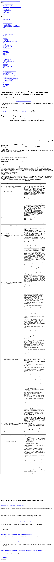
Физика (5, 65)
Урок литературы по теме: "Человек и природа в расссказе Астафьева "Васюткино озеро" (16, 521)
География (5, 39)
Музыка (5, 54)
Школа (4, 11)
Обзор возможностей (8, 4)
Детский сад (6, 9)
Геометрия (5, 40)
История (5, 47)
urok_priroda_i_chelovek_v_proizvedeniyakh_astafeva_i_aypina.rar (16, 111)
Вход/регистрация (7, 19)
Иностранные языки (7, 45)
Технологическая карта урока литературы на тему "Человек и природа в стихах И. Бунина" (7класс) (17, 541)
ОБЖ (4, 55)
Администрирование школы (9, 71)
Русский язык (6, 62)
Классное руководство (8, 73)
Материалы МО (6, 74)
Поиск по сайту (6, 24)
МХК (4, 53)
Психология (6, 60)
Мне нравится (6, 557)
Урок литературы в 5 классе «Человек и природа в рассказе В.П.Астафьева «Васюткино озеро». (16, 534)
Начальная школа (7, 10)
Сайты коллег (6, 27)
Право (4, 58)
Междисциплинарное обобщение (10, 78)
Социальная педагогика (8, 81)
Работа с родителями (8, 80)
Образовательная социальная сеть (10, 1)
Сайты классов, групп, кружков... (10, 25)
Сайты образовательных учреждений (11, 26)
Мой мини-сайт (6, 21)
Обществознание (7, 56)
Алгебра (5, 35)
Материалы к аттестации (8, 77)
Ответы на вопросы (7, 23)
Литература (5, 51)
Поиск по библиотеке (8, 34)
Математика (6, 52)
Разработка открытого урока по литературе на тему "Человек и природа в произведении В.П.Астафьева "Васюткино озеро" (21, 550)
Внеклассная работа (7, 72)
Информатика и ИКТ (8, 46)
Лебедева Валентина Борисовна (23, 101)
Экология (5, 68)
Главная (5, 20)
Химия (4, 67)
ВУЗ (4, 14)
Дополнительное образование (10, 41)
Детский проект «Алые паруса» (10, 5)
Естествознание (6, 42)
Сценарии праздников (8, 82)
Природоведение (7, 59)
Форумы (5, 29)
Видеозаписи (6, 85)
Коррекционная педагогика (9, 48)
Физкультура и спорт (8, 66)
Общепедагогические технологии (10, 79)
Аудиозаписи (6, 84)
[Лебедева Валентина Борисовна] (8, 99)
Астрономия (6, 36)
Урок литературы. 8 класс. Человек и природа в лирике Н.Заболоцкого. (12, 505)
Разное (4, 86)
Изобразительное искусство (9, 44)
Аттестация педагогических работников (12, 7)
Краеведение (6, 49)
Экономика (5, 69)
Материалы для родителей (9, 75)
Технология (5, 64)
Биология (5, 38)
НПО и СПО (6, 12)
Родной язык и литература (9, 61)
